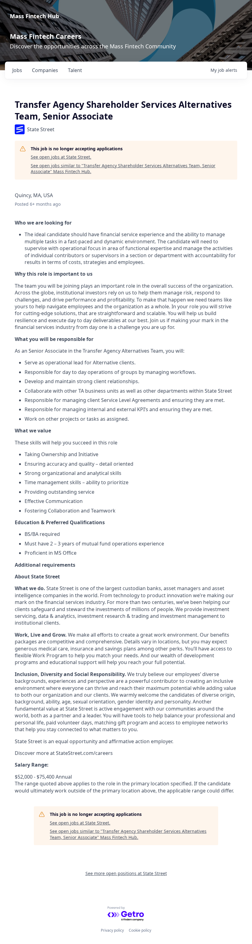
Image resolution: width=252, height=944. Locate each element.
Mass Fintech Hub (34, 16)
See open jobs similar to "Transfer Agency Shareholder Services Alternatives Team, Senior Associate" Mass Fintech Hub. (123, 169)
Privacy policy (112, 930)
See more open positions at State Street (126, 873)
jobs (17, 70)
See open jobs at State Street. (61, 157)
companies (45, 70)
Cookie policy (140, 930)
